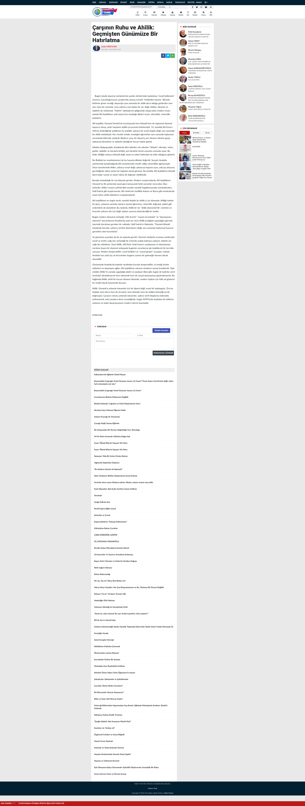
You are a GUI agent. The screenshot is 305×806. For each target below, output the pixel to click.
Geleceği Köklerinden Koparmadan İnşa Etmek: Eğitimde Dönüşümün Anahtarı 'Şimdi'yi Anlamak (130, 707)
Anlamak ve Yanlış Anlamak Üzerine (109, 748)
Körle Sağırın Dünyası (103, 568)
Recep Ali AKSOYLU (196, 95)
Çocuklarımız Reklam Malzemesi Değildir (111, 397)
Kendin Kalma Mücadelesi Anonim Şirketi (111, 548)
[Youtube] (206, 7)
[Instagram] (201, 7)
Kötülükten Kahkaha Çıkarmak (107, 646)
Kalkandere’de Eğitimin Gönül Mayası (110, 375)
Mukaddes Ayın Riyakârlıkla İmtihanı (109, 666)
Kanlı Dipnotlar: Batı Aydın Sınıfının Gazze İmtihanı (115, 489)
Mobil (137, 15)
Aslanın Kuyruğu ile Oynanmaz (107, 417)
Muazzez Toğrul (194, 107)
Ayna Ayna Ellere (194, 80)
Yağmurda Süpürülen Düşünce (106, 463)
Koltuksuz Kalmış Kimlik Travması (108, 715)
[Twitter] (197, 7)
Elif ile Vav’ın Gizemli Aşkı (105, 620)
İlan (188, 15)
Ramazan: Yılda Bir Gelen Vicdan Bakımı (111, 456)
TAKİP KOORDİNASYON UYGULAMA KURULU (196, 120)
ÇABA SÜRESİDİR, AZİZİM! (105, 535)
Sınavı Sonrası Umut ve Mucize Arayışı (110, 774)
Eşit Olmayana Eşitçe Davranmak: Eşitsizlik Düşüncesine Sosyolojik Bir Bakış (126, 767)
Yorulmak (98, 496)
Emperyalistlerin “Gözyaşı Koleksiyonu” (110, 522)
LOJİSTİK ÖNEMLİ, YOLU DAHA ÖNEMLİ (199, 90)
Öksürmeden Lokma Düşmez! (106, 653)
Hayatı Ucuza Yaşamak (103, 741)
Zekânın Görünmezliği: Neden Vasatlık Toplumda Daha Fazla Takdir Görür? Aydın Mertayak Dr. (134, 627)
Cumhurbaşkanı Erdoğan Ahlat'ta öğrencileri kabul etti (41, 803)
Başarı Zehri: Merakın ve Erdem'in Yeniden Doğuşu (115, 561)
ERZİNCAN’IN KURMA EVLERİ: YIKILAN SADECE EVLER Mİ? (199, 36)
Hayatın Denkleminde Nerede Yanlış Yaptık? (112, 754)
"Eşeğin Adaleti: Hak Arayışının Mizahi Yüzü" (112, 721)
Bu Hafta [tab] (196, 133)
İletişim (195, 15)
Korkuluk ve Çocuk (102, 515)
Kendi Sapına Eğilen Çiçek (105, 509)
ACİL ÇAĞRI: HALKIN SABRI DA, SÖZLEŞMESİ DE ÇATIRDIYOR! (199, 63)
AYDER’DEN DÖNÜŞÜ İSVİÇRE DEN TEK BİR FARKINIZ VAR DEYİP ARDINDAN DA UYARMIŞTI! (194, 100)
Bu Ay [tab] (208, 133)
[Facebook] (192, 7)
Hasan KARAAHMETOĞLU (199, 68)
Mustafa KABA (194, 59)
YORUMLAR (101, 327)
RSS (211, 15)
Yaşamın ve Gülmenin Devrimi (106, 761)
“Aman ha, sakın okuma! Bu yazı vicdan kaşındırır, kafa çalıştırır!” (121, 614)
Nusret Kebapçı (194, 50)
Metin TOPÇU (194, 77)
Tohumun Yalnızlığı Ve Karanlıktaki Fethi (111, 607)
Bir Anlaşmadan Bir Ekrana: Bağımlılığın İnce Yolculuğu (117, 430)
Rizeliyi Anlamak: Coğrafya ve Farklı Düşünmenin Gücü (117, 404)
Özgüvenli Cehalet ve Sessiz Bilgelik (109, 735)
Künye (203, 15)
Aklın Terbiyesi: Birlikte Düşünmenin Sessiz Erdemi (115, 476)
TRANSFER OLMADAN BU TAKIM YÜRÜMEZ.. (200, 72)
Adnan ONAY (194, 41)
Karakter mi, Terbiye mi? (104, 728)
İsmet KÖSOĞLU (195, 86)
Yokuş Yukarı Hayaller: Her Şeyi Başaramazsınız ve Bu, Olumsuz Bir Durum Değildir (129, 587)
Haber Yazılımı (168, 793)
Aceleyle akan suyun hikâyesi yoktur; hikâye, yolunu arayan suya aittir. (123, 482)
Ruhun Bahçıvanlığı (102, 574)
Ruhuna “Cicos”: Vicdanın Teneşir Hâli (110, 594)
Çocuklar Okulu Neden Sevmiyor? (108, 686)
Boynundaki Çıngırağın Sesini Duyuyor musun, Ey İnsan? (117, 391)
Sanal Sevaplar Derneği (104, 640)
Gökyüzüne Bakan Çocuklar (106, 528)
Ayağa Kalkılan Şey (102, 502)
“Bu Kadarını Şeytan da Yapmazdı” (108, 469)
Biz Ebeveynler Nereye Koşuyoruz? (109, 692)
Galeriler (154, 15)
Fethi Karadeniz (194, 32)
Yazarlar (172, 15)
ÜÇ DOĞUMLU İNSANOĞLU (106, 541)
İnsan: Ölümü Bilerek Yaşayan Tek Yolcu (110, 443)
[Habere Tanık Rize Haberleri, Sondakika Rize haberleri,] (105, 12)
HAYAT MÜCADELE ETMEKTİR (199, 109)
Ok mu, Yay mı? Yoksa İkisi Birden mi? (110, 581)
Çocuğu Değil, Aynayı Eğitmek (106, 423)
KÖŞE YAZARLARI (189, 27)
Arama (145, 15)
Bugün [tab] (185, 133)
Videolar (163, 15)
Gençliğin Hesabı (101, 633)
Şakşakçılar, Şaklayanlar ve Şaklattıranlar (111, 679)
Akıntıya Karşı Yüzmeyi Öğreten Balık (110, 410)
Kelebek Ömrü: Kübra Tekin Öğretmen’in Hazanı (114, 673)
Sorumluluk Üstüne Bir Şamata (107, 660)
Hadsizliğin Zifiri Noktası (104, 601)
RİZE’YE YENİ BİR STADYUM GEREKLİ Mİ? (198, 45)
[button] (206, 2)
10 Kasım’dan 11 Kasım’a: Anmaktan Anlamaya (113, 555)
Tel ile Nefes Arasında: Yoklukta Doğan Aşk (112, 436)
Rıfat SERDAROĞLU (196, 116)
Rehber (181, 15)
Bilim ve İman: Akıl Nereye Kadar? (108, 699)
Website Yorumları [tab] (161, 330)
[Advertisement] (134, 76)
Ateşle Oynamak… (194, 52)
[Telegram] (211, 7)
